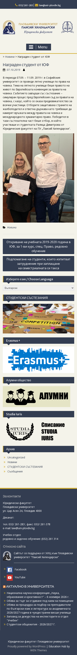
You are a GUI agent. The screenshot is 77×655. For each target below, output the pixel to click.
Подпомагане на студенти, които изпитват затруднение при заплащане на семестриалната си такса (38, 263)
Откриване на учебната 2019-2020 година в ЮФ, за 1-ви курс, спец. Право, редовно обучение (39, 246)
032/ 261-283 (26, 5)
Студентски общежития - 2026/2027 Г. (31, 624)
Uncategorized (16, 457)
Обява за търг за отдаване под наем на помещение (40, 601)
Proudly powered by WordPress (26, 646)
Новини (10, 56)
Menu (42, 47)
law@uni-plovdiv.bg (50, 5)
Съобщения (15, 471)
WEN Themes (38, 650)
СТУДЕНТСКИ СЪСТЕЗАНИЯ (25, 466)
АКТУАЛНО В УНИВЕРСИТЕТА (30, 586)
